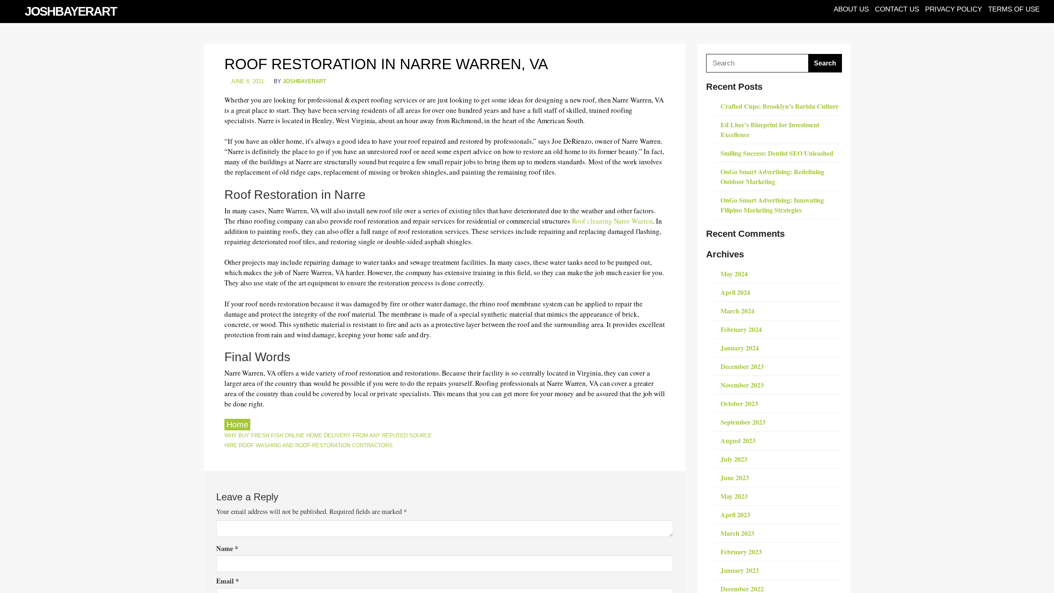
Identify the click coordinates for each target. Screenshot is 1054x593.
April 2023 (735, 514)
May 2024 (734, 273)
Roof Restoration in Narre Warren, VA (386, 64)
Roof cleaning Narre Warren (612, 221)
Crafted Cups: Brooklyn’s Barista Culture (780, 106)
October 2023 (739, 403)
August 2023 (738, 440)
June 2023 (735, 477)
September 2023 (743, 422)
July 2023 (734, 459)
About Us (851, 9)
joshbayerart (304, 81)
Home (237, 424)
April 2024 (735, 292)
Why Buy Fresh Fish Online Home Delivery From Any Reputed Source (328, 435)
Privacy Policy (953, 9)
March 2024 (737, 310)
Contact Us (897, 9)
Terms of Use (1014, 9)
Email (227, 581)
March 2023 (737, 533)
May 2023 (734, 496)
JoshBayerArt (71, 11)
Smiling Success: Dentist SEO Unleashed (777, 153)
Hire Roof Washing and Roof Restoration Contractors (308, 445)
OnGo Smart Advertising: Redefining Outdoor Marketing (772, 176)
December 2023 (742, 366)
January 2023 (740, 570)
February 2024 (741, 329)
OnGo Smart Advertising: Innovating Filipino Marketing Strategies (772, 205)
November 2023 (742, 385)
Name (227, 548)
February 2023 (741, 551)
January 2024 (740, 348)
